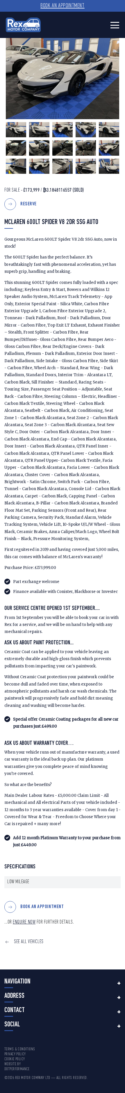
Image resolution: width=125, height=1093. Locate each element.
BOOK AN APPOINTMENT (42, 907)
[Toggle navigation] (114, 25)
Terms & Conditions (19, 1049)
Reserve (28, 204)
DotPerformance (17, 1069)
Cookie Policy (14, 1059)
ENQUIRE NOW (24, 922)
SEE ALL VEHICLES (29, 941)
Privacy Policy (15, 1054)
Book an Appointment (62, 6)
